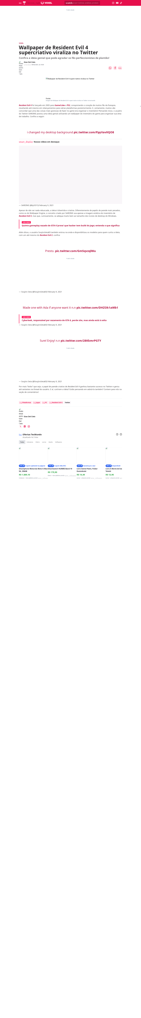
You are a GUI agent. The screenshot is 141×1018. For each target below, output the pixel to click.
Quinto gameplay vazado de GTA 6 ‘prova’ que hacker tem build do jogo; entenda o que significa (71, 225)
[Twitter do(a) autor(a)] (20, 426)
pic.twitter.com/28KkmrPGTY (81, 340)
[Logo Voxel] (46, 3)
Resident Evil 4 (25, 105)
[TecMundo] (24, 2)
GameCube (60, 105)
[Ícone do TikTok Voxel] (121, 3)
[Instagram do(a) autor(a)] (28, 426)
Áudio (51, 442)
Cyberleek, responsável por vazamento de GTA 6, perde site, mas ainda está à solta (64, 320)
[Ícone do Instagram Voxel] (113, 3)
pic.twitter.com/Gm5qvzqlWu (75, 251)
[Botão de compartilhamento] (110, 68)
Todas (22, 442)
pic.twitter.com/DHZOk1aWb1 (97, 307)
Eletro (38, 442)
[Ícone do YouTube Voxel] (117, 3)
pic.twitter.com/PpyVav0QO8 (94, 132)
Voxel (21, 43)
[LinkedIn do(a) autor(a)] (24, 426)
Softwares (58, 442)
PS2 (68, 105)
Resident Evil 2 (46, 235)
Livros (44, 442)
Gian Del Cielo (29, 62)
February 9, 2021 (46, 205)
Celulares (30, 442)
